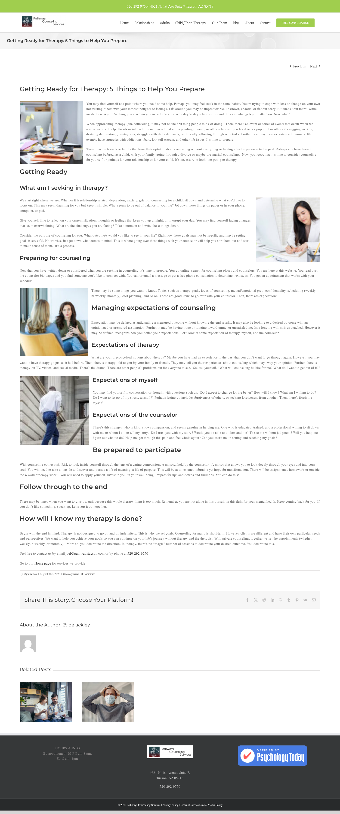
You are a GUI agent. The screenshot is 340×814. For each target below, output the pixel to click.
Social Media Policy (212, 805)
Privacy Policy (170, 805)
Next (313, 66)
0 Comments (88, 574)
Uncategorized (71, 574)
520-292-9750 (137, 6)
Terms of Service (189, 805)
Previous (299, 66)
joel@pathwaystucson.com (85, 553)
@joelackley (30, 574)
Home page (42, 563)
